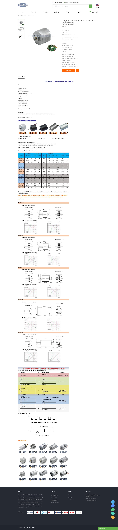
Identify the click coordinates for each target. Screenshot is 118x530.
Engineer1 (113, 502)
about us (33, 12)
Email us (113, 517)
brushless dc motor (25, 15)
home (21, 12)
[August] (72, 512)
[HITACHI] (79, 512)
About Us (70, 494)
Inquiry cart (95, 12)
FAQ (69, 495)
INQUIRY (68, 70)
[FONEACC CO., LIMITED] (30, 512)
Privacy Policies (71, 498)
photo (79, 12)
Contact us (70, 497)
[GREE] (58, 512)
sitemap (68, 12)
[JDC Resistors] (37, 512)
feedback (56, 12)
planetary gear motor (55, 502)
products (45, 12)
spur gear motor (54, 497)
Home (19, 15)
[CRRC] (51, 512)
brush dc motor (54, 498)
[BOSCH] (65, 512)
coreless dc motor (54, 495)
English (97, 7)
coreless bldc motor (54, 500)
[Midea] (44, 512)
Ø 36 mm (31, 15)
